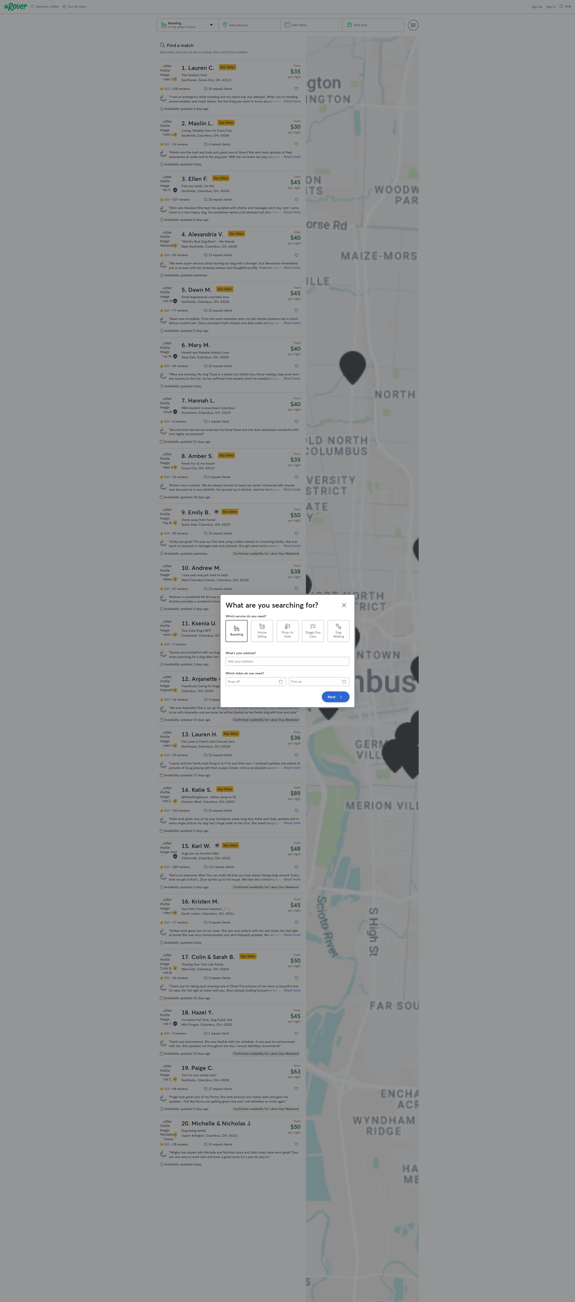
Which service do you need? (246, 616)
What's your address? (241, 653)
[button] (344, 605)
